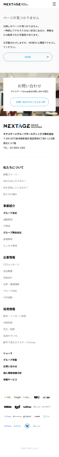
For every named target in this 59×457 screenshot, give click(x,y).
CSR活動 (7, 297)
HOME (28, 57)
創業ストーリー (11, 174)
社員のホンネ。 (11, 335)
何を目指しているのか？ (16, 187)
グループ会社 (10, 213)
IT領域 (6, 226)
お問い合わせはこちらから (29, 102)
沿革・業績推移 (11, 284)
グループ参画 (10, 359)
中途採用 (7, 322)
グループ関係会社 (12, 232)
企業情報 (9, 257)
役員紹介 (7, 277)
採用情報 (9, 309)
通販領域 (7, 219)
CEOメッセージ (11, 264)
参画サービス (10, 379)
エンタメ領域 (10, 245)
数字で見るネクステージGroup (19, 342)
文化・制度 (9, 329)
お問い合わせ (10, 366)
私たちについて (13, 167)
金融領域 (7, 239)
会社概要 (7, 271)
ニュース (7, 353)
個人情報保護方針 (12, 373)
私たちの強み (10, 194)
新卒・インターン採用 (14, 316)
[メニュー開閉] (54, 3)
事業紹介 (9, 205)
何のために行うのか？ (14, 181)
